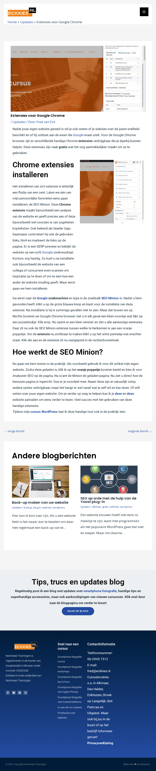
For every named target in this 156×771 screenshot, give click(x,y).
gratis (105, 506)
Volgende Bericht (140, 431)
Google (78, 135)
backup (28, 507)
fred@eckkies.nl (98, 671)
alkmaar (96, 506)
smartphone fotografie (100, 591)
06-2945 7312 (97, 659)
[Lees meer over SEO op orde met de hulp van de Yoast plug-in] (109, 479)
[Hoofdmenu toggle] (144, 11)
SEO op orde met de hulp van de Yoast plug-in (108, 500)
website (46, 507)
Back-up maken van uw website (40, 502)
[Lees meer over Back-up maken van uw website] (40, 481)
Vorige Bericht (14, 431)
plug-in (37, 507)
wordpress (59, 507)
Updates (19, 122)
